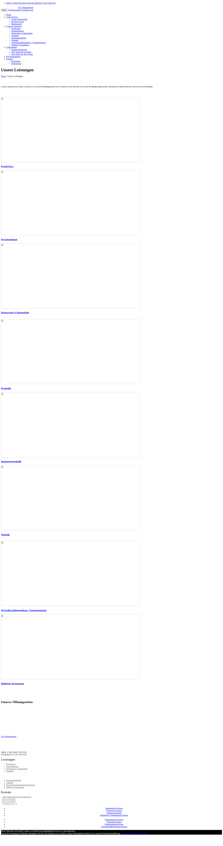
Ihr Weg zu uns (17, 22)
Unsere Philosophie (19, 19)
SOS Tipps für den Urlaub (22, 54)
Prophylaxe (16, 29)
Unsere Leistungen (14, 26)
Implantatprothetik (18, 38)
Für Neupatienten (13, 56)
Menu (4, 10)
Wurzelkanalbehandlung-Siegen (114, 827)
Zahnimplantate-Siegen (114, 824)
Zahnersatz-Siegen (114, 813)
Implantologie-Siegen (114, 808)
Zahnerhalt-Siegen (114, 822)
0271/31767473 (8, 801)
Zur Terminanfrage (26, 7)
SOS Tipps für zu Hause (21, 52)
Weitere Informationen (139, 833)
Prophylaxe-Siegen (114, 811)
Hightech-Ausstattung (20, 45)
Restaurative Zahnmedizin (22, 33)
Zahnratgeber (11, 47)
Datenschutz (16, 63)
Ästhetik (14, 40)
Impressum (15, 61)
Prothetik (15, 36)
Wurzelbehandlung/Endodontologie (20, 785)
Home (8, 15)
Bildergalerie (16, 24)
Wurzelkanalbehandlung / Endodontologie (28, 43)
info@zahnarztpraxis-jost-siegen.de (16, 797)
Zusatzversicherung (19, 50)
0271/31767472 (8, 799)
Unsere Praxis (12, 17)
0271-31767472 (8, 7)
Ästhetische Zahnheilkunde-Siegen (114, 815)
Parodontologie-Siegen (114, 820)
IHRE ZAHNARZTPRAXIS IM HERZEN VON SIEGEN (31, 3)
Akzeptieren (125, 833)
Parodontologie (17, 31)
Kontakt (9, 59)
